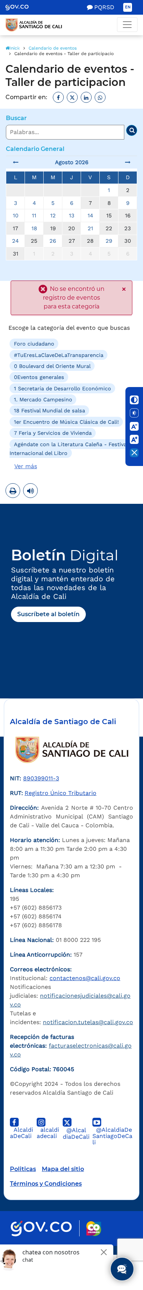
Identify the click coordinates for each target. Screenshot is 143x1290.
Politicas (23, 1169)
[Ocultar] (134, 452)
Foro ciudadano (34, 344)
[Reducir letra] (134, 426)
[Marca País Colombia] (93, 1228)
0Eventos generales (39, 377)
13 (71, 215)
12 (53, 215)
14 (90, 215)
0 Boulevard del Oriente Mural (52, 366)
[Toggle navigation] (127, 24)
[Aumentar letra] (134, 439)
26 (53, 241)
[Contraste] (134, 399)
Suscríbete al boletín (48, 614)
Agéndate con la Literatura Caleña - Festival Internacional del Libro (69, 448)
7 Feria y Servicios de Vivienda (53, 433)
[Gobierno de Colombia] (22, 7)
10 (15, 215)
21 (90, 228)
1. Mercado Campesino (43, 399)
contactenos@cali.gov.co (85, 978)
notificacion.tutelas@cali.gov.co (88, 1022)
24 (15, 241)
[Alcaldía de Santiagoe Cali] (72, 25)
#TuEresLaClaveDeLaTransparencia (58, 355)
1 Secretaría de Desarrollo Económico (62, 388)
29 (109, 241)
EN (128, 7)
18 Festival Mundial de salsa (49, 410)
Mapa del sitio (63, 1169)
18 (34, 228)
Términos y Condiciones (46, 1183)
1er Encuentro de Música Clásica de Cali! (66, 422)
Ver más (25, 466)
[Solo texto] (134, 413)
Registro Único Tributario (60, 792)
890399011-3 (41, 778)
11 (34, 215)
